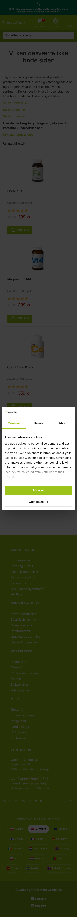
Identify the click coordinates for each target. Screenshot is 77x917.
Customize (36, 501)
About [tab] (63, 423)
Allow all (38, 490)
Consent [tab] (14, 423)
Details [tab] (38, 423)
